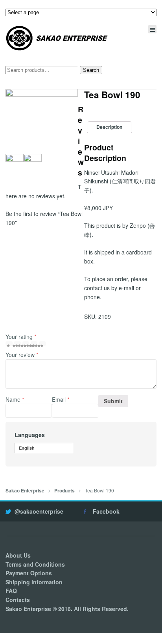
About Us (18, 555)
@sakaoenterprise (39, 511)
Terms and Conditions (35, 564)
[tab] (109, 127)
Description (109, 127)
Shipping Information (34, 582)
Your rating (21, 336)
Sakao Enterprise (25, 490)
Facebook (106, 511)
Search (91, 70)
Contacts (18, 600)
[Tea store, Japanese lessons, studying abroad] (57, 38)
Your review (22, 355)
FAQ (11, 591)
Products (64, 490)
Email (60, 399)
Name (15, 399)
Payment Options (29, 573)
